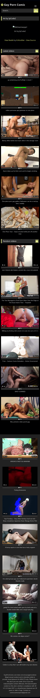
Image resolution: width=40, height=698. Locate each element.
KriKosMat (20, 40)
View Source (31, 40)
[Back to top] (33, 692)
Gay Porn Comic (14, 5)
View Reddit (9, 40)
